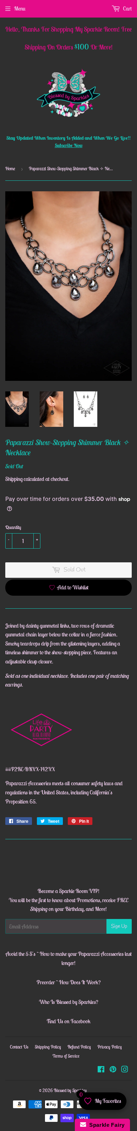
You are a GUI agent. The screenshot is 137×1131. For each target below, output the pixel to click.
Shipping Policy (48, 1047)
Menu (19, 8)
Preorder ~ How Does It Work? (69, 982)
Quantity (13, 527)
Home (10, 169)
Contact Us (19, 1047)
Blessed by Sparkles (70, 1090)
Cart (127, 8)
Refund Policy (79, 1047)
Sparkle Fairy (105, 1125)
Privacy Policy (109, 1047)
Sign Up (119, 926)
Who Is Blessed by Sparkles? (68, 1001)
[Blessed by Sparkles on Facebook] (101, 1069)
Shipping (13, 478)
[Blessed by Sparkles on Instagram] (124, 1069)
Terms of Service (65, 1056)
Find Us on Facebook (68, 1021)
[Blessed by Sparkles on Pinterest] (113, 1069)
